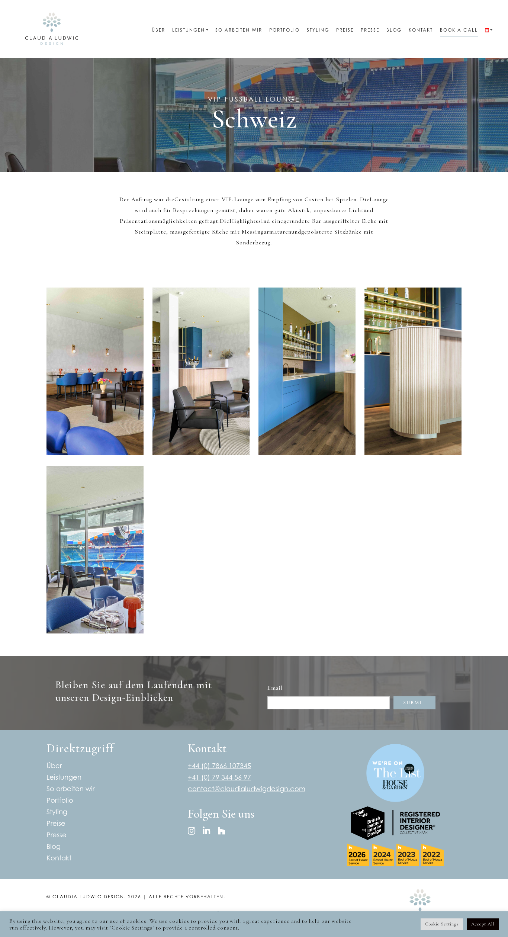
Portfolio (284, 30)
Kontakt (421, 30)
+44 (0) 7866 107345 (219, 766)
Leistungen (188, 30)
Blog (394, 30)
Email (275, 687)
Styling (318, 30)
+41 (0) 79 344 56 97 (219, 777)
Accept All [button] (482, 924)
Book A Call (459, 30)
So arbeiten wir (238, 30)
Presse (370, 30)
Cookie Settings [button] (442, 924)
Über (158, 30)
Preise (345, 30)
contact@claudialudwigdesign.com (246, 789)
